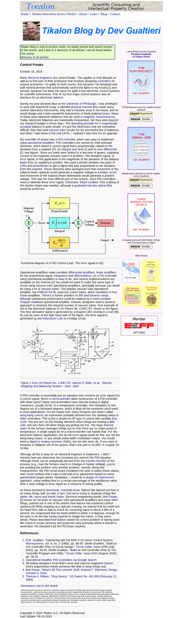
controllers (104, 81)
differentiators (83, 275)
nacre (37, 496)
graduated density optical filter (93, 185)
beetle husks (56, 496)
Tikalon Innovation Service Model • (54, 14)
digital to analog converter (46, 441)
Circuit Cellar (84, 546)
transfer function (96, 460)
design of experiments (100, 477)
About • (84, 14)
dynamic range (99, 295)
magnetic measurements (99, 116)
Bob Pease (110, 496)
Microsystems (34, 543)
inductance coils (53, 318)
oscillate (93, 182)
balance (58, 97)
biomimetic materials (59, 490)
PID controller (66, 139)
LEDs (23, 165)
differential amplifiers (81, 272)
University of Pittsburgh (81, 103)
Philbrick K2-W (46, 292)
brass (106, 113)
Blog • (105, 14)
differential (110, 149)
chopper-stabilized (31, 302)
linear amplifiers (106, 272)
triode (23, 295)
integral (66, 149)
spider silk (26, 496)
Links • (94, 14)
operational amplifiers (41, 142)
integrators (61, 275)
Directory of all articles (34, 57)
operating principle (82, 123)
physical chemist (81, 106)
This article (27, 53)
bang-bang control (31, 415)
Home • (25, 14)
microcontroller (60, 398)
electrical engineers (40, 77)
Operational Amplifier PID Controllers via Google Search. (62, 559)
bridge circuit (108, 172)
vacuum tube (57, 130)
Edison (61, 519)
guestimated (28, 477)
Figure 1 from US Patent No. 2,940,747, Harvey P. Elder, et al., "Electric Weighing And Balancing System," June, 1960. (66, 384)
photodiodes (41, 165)
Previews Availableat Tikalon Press (141, 55)
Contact (115, 14)
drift (80, 295)
